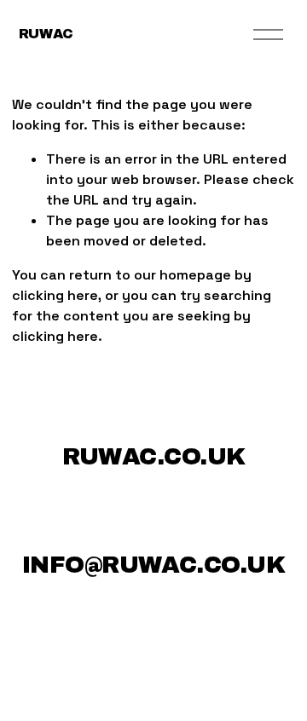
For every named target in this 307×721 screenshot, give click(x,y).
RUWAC (46, 33)
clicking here (55, 295)
